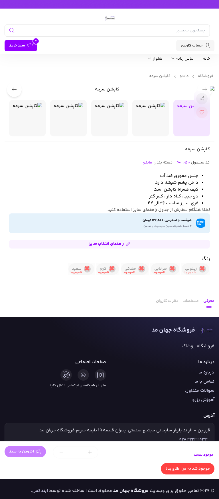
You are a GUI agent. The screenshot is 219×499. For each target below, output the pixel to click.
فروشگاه (205, 76)
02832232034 (193, 439)
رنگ (206, 259)
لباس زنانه (184, 59)
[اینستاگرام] (100, 375)
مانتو (184, 76)
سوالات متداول (199, 390)
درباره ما (206, 372)
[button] (14, 89)
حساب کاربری (191, 46)
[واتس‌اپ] (83, 375)
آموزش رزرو (203, 399)
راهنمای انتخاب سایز (106, 244)
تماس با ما (204, 381)
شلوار (157, 59)
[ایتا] (66, 375)
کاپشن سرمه (160, 76)
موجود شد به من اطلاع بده (187, 469)
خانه (206, 59)
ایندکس (40, 490)
